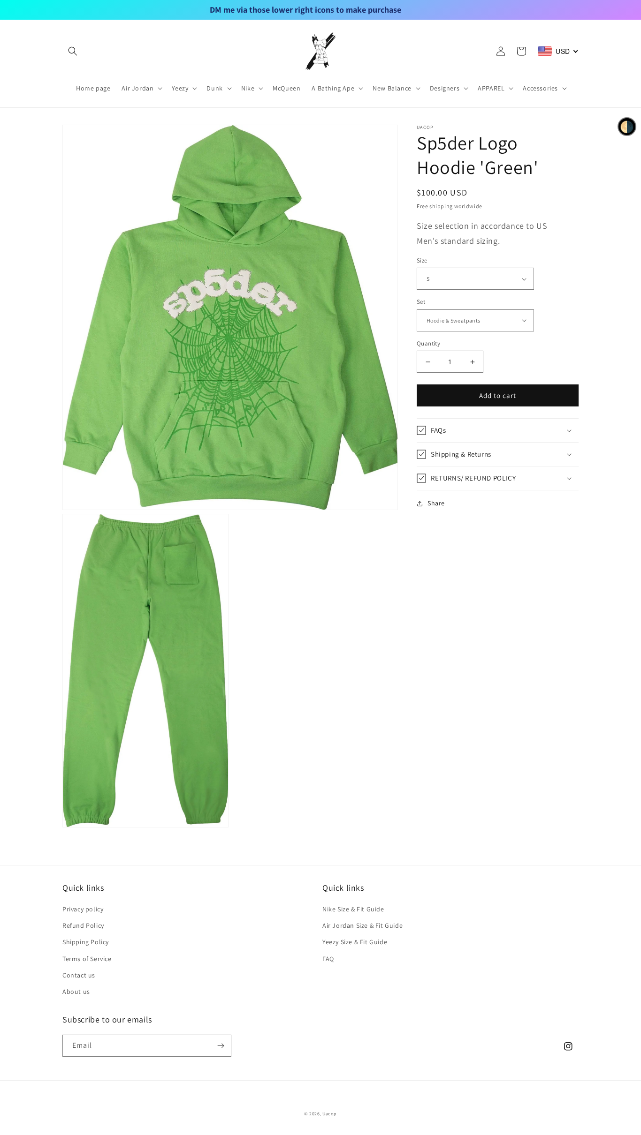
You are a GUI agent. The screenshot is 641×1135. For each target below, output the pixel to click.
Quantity (428, 343)
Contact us (78, 975)
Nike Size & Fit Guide (353, 909)
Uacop (329, 1114)
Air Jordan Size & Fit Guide (362, 925)
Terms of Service (87, 959)
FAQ (328, 959)
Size (422, 260)
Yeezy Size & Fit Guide (354, 942)
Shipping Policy (85, 942)
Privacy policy (82, 909)
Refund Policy (83, 925)
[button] (72, 51)
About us (76, 991)
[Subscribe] (220, 1046)
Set (421, 302)
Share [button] (436, 503)
